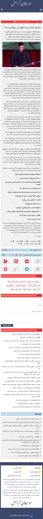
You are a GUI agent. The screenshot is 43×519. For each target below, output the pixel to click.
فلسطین (18, 241)
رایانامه (40, 305)
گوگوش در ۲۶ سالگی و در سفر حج (30, 337)
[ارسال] (5, 250)
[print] (3, 250)
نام (41, 299)
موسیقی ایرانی (34, 472)
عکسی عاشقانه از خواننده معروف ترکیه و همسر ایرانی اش (23, 378)
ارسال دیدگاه (7, 325)
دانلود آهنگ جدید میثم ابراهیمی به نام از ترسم (27, 351)
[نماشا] (5, 269)
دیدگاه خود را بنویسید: (37, 311)
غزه (25, 241)
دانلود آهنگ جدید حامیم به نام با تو (30, 354)
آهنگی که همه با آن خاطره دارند (31, 344)
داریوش (16, 472)
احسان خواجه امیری (13, 475)
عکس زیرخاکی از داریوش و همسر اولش (28, 358)
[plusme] (3, 255)
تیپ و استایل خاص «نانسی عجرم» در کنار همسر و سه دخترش (22, 341)
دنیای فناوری (27, 289)
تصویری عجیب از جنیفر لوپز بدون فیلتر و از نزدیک (26, 334)
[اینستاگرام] (37, 269)
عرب (25, 244)
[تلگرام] (20, 255)
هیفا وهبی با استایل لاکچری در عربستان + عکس (26, 388)
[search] (2, 10)
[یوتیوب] (26, 262)
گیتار (19, 244)
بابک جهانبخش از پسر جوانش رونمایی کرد (28, 400)
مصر (11, 241)
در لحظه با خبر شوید (33, 281)
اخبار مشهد (36, 289)
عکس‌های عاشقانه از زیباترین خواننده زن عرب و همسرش (23, 391)
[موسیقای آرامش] (22, 3)
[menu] (41, 10)
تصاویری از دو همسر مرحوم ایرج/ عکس (28, 403)
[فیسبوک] (12, 255)
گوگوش (36, 468)
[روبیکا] (16, 269)
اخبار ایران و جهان (16, 289)
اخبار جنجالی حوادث (34, 285)
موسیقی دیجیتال (34, 244)
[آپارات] (16, 262)
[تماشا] (5, 262)
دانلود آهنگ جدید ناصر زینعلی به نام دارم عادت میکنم (24, 347)
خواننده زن (15, 468)
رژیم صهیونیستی (34, 241)
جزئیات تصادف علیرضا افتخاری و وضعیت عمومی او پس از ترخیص (21, 384)
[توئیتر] (16, 255)
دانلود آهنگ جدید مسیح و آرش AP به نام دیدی (26, 407)
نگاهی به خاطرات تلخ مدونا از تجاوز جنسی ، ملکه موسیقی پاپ (22, 381)
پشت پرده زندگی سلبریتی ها (16, 281)
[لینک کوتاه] (8, 250)
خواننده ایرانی (34, 475)
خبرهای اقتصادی (21, 285)
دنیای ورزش (10, 285)
